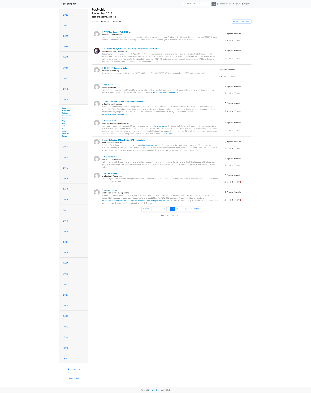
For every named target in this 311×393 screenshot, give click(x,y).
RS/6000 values (110, 190)
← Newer (146, 209)
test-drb (98, 9)
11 (177, 209)
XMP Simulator (109, 121)
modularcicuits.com (157, 126)
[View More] (167, 134)
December (66, 108)
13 (186, 209)
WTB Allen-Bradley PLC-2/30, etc (117, 32)
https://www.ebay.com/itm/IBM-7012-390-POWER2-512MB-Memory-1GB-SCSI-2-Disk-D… (138, 200)
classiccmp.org (69, 3)
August (64, 118)
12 (181, 209)
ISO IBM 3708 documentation (115, 68)
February (65, 133)
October (65, 113)
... (157, 209)
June (64, 123)
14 (191, 209)
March (64, 131)
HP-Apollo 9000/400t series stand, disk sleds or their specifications (131, 49)
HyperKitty (155, 390)
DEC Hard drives (110, 157)
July (63, 121)
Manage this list (224, 4)
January (65, 136)
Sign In (237, 4)
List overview (74, 369)
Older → (197, 209)
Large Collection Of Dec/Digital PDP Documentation (124, 101)
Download (75, 378)
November (66, 110)
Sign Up (247, 4)
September (66, 115)
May (63, 126)
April (63, 128)
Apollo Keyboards (110, 85)
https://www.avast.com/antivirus (165, 92)
